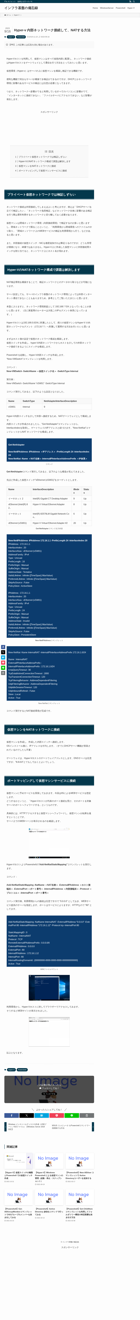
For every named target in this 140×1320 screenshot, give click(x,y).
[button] (11, 1115)
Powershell (20, 37)
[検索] (134, 1)
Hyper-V (11, 37)
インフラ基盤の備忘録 (21, 8)
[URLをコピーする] (87, 1115)
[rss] (130, 1)
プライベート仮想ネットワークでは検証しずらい (43, 157)
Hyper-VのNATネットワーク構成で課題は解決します (45, 161)
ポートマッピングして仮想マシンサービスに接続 (43, 170)
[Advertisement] (49, 125)
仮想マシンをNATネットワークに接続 (37, 166)
